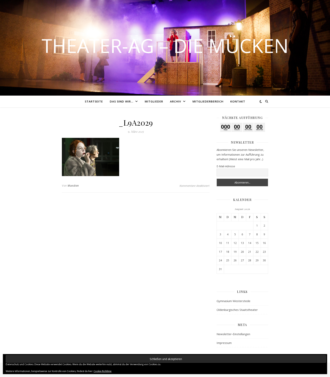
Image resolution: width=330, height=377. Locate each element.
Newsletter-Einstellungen (233, 334)
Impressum (224, 343)
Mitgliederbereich (207, 101)
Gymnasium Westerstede (233, 301)
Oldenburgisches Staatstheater (237, 310)
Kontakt (237, 101)
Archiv (175, 101)
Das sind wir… (121, 101)
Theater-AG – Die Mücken (165, 45)
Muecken (73, 185)
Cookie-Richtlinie (103, 371)
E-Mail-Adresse (226, 166)
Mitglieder (154, 101)
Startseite (94, 101)
